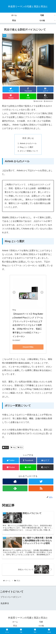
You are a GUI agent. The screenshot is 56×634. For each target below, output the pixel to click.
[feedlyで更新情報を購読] (15, 488)
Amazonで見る (28, 347)
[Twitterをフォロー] (41, 481)
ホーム (15, 622)
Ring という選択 (26, 147)
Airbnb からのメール (28, 143)
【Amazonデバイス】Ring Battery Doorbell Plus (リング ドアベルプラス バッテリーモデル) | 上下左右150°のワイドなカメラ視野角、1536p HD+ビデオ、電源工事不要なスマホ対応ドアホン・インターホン (28, 325)
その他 (41, 626)
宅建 (41, 622)
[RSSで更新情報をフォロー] (41, 488)
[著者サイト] (15, 481)
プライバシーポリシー (11, 597)
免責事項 (5, 603)
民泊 (6, 447)
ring (14, 447)
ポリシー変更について (29, 151)
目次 (24, 138)
